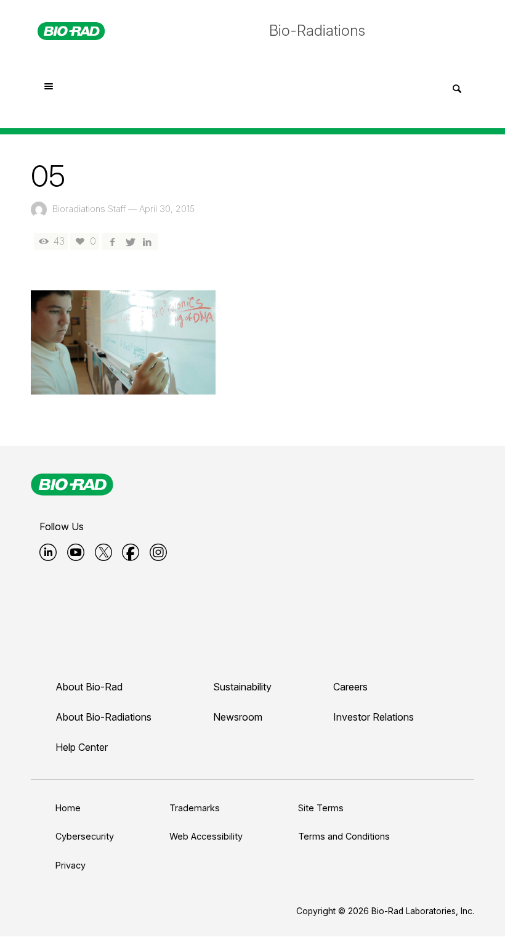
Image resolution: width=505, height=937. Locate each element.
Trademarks (194, 808)
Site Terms (321, 808)
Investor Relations (373, 717)
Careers (350, 687)
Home (68, 808)
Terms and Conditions (344, 836)
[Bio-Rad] (72, 484)
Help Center (81, 747)
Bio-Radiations (317, 30)
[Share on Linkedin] (147, 241)
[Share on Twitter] (129, 241)
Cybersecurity (84, 836)
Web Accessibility (206, 836)
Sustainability (242, 687)
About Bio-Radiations (103, 717)
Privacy (70, 865)
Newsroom (237, 717)
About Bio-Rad (89, 687)
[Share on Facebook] (112, 241)
